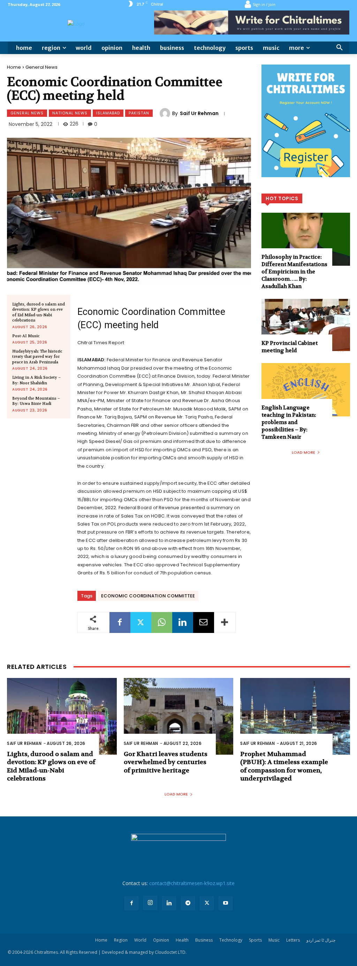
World (140, 940)
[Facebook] (119, 622)
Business (204, 940)
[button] (339, 47)
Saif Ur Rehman (199, 113)
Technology (230, 940)
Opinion (161, 940)
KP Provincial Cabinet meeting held (289, 347)
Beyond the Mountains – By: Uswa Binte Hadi (36, 401)
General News (41, 67)
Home (14, 67)
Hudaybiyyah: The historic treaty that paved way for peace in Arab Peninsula (37, 357)
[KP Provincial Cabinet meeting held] (305, 325)
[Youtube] (226, 903)
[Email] (203, 622)
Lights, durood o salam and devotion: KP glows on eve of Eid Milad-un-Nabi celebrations (38, 312)
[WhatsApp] (161, 622)
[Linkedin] (182, 622)
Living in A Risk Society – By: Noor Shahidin (36, 380)
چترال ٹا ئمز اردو (320, 940)
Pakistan (139, 113)
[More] (225, 622)
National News (70, 113)
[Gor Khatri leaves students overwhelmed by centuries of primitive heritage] (179, 716)
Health (182, 940)
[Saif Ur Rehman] (166, 113)
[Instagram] (150, 903)
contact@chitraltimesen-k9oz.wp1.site (192, 883)
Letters (293, 940)
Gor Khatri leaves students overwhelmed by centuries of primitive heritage (165, 762)
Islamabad (108, 113)
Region (121, 940)
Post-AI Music (26, 336)
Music (274, 940)
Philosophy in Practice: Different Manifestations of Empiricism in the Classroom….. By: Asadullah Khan (294, 272)
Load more (303, 452)
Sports (255, 940)
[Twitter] (140, 622)
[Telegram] (188, 903)
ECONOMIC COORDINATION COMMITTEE (148, 596)
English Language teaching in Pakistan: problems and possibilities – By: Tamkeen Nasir (288, 422)
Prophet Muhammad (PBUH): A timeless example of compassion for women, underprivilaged (284, 766)
